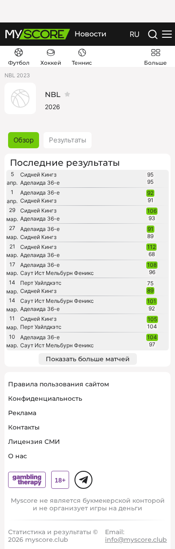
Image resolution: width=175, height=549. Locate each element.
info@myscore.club (136, 540)
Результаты (67, 140)
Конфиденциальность (45, 398)
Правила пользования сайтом (58, 384)
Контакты (23, 427)
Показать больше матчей (88, 359)
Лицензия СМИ (34, 442)
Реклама (22, 413)
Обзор (23, 140)
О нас (17, 456)
